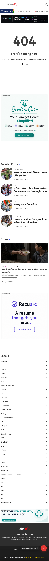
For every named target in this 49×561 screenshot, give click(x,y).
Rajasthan (24, 466)
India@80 (24, 426)
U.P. (24, 494)
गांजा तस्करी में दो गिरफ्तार (20, 11)
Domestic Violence (24, 386)
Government (24, 406)
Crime (24, 374)
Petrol (24, 454)
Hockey (24, 414)
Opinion (24, 450)
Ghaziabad (24, 402)
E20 (24, 394)
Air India (24, 361)
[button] (46, 4)
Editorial (24, 398)
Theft (24, 490)
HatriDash (28, 557)
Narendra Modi (24, 434)
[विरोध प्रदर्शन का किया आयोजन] (6, 206)
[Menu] (3, 4)
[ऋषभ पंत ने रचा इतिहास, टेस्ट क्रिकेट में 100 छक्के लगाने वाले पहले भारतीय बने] (6, 221)
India (24, 422)
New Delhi (24, 442)
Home (24, 64)
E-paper (24, 390)
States (24, 482)
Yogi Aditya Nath (24, 502)
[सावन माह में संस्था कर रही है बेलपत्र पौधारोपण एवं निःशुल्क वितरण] (6, 174)
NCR (24, 438)
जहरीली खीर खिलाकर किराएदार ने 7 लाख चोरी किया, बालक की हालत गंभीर (24, 271)
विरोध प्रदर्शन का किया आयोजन (25, 204)
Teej (24, 486)
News (24, 446)
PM (24, 458)
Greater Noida (24, 410)
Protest (24, 462)
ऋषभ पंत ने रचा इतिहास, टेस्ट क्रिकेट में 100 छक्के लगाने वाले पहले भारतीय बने (30, 221)
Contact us (32, 550)
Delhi (24, 382)
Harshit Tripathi (38, 557)
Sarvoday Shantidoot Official (24, 474)
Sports (24, 478)
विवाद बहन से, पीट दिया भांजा (37, 11)
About (22, 550)
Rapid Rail (24, 470)
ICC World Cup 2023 (24, 418)
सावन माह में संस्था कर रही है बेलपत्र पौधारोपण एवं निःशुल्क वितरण (30, 174)
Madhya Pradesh (24, 430)
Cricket (24, 369)
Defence (24, 377)
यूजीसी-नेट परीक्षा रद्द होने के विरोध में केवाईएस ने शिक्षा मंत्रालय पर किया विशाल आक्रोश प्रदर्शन (31, 190)
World (24, 498)
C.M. (24, 365)
